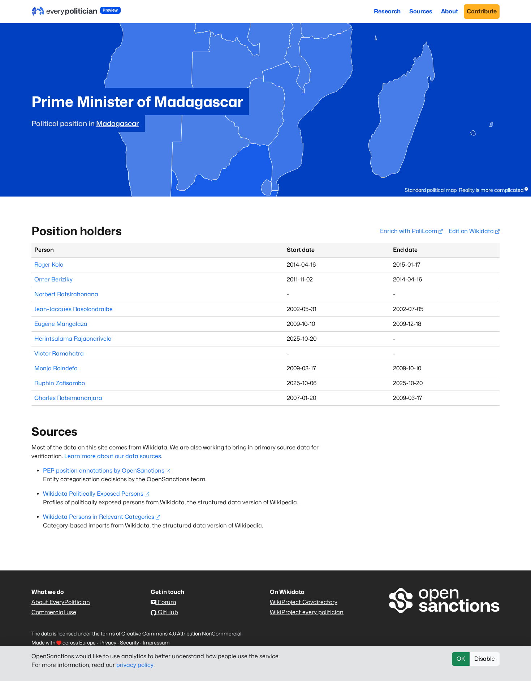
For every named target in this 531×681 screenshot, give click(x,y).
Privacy (107, 642)
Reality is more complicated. (491, 190)
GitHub (167, 612)
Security (129, 642)
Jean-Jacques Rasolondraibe (73, 309)
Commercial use (53, 612)
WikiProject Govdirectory (303, 602)
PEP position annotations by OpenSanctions (103, 470)
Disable (484, 658)
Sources (420, 11)
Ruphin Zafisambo (59, 383)
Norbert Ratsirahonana (66, 294)
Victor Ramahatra (59, 353)
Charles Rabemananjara (68, 398)
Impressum (156, 642)
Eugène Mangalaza (60, 323)
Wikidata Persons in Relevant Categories (98, 516)
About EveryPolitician (60, 602)
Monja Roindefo (55, 368)
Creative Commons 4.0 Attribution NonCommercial (181, 633)
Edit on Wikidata (472, 231)
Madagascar (117, 123)
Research (387, 11)
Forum (166, 602)
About (449, 11)
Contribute (482, 11)
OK (461, 658)
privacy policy (135, 664)
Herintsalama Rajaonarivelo (72, 338)
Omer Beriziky (53, 279)
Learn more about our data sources (112, 456)
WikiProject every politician (307, 612)
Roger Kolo (48, 264)
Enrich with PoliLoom (409, 231)
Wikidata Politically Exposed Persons (93, 493)
